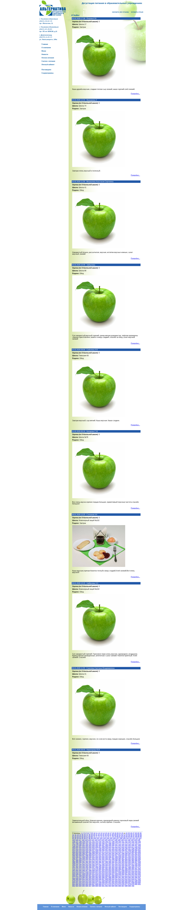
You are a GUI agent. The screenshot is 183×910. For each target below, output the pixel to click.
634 (122, 881)
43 (101, 835)
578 (77, 877)
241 (73, 850)
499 (93, 870)
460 (103, 867)
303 (139, 853)
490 (132, 869)
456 (90, 867)
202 (83, 847)
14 (104, 833)
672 (109, 884)
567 (109, 876)
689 (96, 886)
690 (99, 886)
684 (80, 886)
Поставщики (123, 906)
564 (99, 876)
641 (77, 882)
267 (90, 852)
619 (73, 881)
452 (77, 867)
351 (90, 859)
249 (99, 850)
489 (129, 869)
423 (119, 864)
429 (139, 864)
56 (131, 835)
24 (127, 833)
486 (119, 869)
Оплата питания (82, 906)
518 (86, 872)
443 (116, 865)
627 (99, 881)
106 (114, 838)
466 (122, 867)
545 (106, 874)
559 (83, 876)
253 (113, 850)
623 (86, 881)
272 (106, 852)
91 (73, 838)
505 (113, 870)
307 (83, 855)
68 (89, 836)
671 (106, 884)
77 (110, 836)
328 (83, 857)
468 (129, 867)
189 (109, 845)
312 (99, 855)
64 (80, 836)
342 (129, 857)
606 (99, 879)
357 (109, 859)
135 (138, 840)
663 (80, 884)
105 (111, 838)
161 (86, 843)
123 (99, 840)
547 (113, 874)
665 (86, 884)
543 (99, 874)
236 (126, 848)
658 (132, 882)
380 (116, 860)
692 (106, 886)
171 (119, 843)
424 (122, 864)
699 (129, 886)
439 (103, 865)
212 (116, 847)
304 (73, 855)
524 (106, 872)
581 (86, 877)
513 (139, 870)
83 (124, 836)
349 (83, 859)
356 (106, 859)
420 (109, 864)
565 (103, 876)
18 (113, 833)
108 (120, 838)
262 (73, 852)
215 (126, 847)
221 (77, 848)
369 (80, 860)
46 (108, 835)
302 (136, 853)
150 (119, 842)
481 (103, 869)
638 (136, 881)
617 (135, 879)
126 (109, 840)
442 (113, 865)
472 (73, 869)
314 (106, 855)
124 (102, 840)
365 (136, 859)
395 (96, 862)
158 (77, 843)
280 (132, 852)
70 (94, 836)
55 (129, 835)
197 (136, 845)
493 (73, 870)
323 (135, 855)
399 (109, 862)
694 (113, 886)
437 (96, 865)
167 (106, 843)
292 (103, 853)
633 (119, 881)
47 (110, 835)
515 (77, 872)
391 (83, 862)
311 (96, 855)
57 (134, 835)
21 (120, 833)
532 (132, 872)
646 (93, 882)
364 (132, 859)
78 (113, 836)
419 (106, 864)
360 (119, 859)
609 (109, 879)
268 (93, 852)
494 (77, 870)
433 (83, 865)
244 (83, 850)
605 (96, 879)
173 (126, 843)
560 (86, 876)
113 (136, 838)
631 (113, 881)
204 (90, 847)
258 (129, 850)
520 (93, 872)
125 (106, 840)
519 (90, 872)
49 (115, 835)
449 (136, 865)
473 (77, 869)
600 (80, 879)
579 (80, 877)
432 (80, 865)
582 (90, 877)
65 (82, 836)
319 (122, 855)
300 (129, 853)
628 (103, 881)
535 (73, 874)
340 (122, 857)
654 (119, 882)
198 (139, 845)
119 (86, 840)
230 (106, 848)
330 (90, 857)
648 (99, 882)
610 (113, 879)
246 (90, 850)
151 (122, 842)
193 (122, 845)
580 (83, 877)
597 (139, 877)
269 (96, 852)
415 (93, 864)
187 (103, 845)
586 (103, 877)
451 (73, 867)
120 (89, 840)
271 (103, 852)
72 (99, 836)
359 (116, 859)
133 (132, 840)
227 (96, 848)
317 (116, 855)
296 (116, 853)
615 (129, 879)
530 (126, 872)
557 (77, 876)
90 (141, 836)
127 (112, 840)
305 (77, 855)
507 (119, 870)
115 (73, 840)
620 (77, 881)
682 (73, 886)
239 (136, 848)
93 (78, 838)
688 (93, 886)
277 (122, 852)
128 (115, 840)
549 (119, 874)
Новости (71, 906)
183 (90, 845)
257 (126, 850)
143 (96, 842)
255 (119, 850)
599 (77, 879)
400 (113, 862)
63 (78, 836)
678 (129, 884)
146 (106, 842)
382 (122, 860)
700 (132, 886)
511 (132, 870)
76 (108, 836)
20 (118, 833)
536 (77, 874)
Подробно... (135, 94)
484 (113, 869)
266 (86, 852)
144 (99, 842)
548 (116, 874)
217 (132, 847)
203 (86, 847)
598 (73, 879)
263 (77, 852)
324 (139, 855)
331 (93, 857)
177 (139, 843)
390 (80, 862)
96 (85, 838)
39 (92, 835)
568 (113, 876)
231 (109, 848)
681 (139, 884)
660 (139, 882)
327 (80, 857)
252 (109, 850)
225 (90, 848)
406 (132, 862)
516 (80, 872)
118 (83, 840)
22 (122, 833)
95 (82, 838)
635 (126, 881)
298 (122, 853)
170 (116, 843)
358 (113, 859)
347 (77, 859)
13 (101, 833)
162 (90, 843)
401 (116, 862)
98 (89, 838)
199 (73, 847)
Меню (64, 906)
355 (103, 859)
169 (113, 843)
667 (93, 884)
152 (126, 842)
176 (136, 843)
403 (122, 862)
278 (126, 852)
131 (125, 840)
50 (117, 835)
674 (116, 884)
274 (113, 852)
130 (122, 840)
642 (80, 882)
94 (80, 838)
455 (86, 867)
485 (116, 869)
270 (99, 852)
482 (106, 869)
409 (73, 864)
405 (129, 862)
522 (99, 872)
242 (77, 850)
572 (126, 876)
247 (93, 850)
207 (99, 847)
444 (119, 865)
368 (77, 860)
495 (80, 870)
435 (90, 865)
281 (136, 852)
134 (135, 840)
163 (93, 843)
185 (96, 845)
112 (133, 838)
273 (109, 852)
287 (86, 853)
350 (86, 859)
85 (129, 836)
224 (86, 848)
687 (90, 886)
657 (129, 882)
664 (83, 884)
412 (83, 864)
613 (122, 879)
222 (80, 848)
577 (73, 877)
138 (80, 842)
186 (99, 845)
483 (109, 869)
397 (103, 862)
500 (96, 870)
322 (132, 855)
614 (126, 879)
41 (96, 835)
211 (113, 847)
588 (109, 877)
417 (99, 864)
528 (119, 872)
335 (106, 857)
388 (73, 862)
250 (103, 850)
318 (119, 855)
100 (94, 838)
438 (99, 865)
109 (124, 838)
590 (116, 877)
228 (99, 848)
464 (116, 867)
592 (122, 877)
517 (83, 872)
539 (86, 874)
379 (113, 860)
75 (106, 836)
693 (109, 886)
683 (77, 886)
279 (129, 852)
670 (103, 884)
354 (99, 859)
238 (132, 848)
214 (122, 847)
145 (103, 842)
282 (139, 852)
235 (122, 848)
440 (106, 865)
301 (132, 853)
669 (99, 884)
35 (82, 835)
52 (122, 835)
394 (93, 862)
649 (103, 882)
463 (113, 867)
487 (122, 869)
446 (126, 865)
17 (111, 833)
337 (113, 857)
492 (139, 869)
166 (103, 843)
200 (77, 847)
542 (96, 874)
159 (80, 843)
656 (126, 882)
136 (73, 842)
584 (96, 877)
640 (73, 882)
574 (132, 876)
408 (139, 862)
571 (122, 876)
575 (136, 876)
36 (85, 835)
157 (73, 843)
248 (96, 850)
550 (122, 874)
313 (103, 855)
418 (103, 864)
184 (93, 845)
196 (132, 845)
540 (90, 874)
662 (77, 884)
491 (136, 869)
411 (80, 864)
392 (86, 862)
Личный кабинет (110, 906)
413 (86, 864)
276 (119, 852)
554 (136, 874)
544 (103, 874)
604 (93, 879)
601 (83, 879)
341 (126, 857)
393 (90, 862)
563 (96, 876)
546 (109, 874)
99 (92, 838)
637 (132, 881)
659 (136, 882)
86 (131, 836)
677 (126, 884)
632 (116, 881)
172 (122, 843)
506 (116, 870)
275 (116, 852)
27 (133, 833)
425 (126, 864)
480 (99, 869)
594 (129, 877)
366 (139, 859)
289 (93, 853)
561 (90, 876)
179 (77, 845)
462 (109, 867)
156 (139, 842)
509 (126, 870)
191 (116, 845)
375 (99, 860)
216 (129, 847)
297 (119, 853)
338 (116, 857)
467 (126, 867)
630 (109, 881)
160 (83, 843)
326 (77, 857)
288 (90, 853)
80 (117, 836)
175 (132, 843)
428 (135, 864)
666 (90, 884)
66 (85, 836)
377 (106, 860)
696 (119, 886)
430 (73, 865)
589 (113, 877)
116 (76, 840)
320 (126, 855)
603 (90, 879)
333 (99, 857)
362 (126, 859)
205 (93, 847)
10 (94, 833)
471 (139, 867)
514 (73, 872)
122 (96, 840)
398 (106, 862)
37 (87, 835)
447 (129, 865)
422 (116, 864)
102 (101, 838)
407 (136, 862)
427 (132, 864)
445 (122, 865)
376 (103, 860)
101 (97, 838)
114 (140, 838)
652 (113, 882)
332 (96, 857)
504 (109, 870)
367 (73, 860)
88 (136, 836)
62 (75, 836)
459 (99, 867)
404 (126, 862)
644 (86, 882)
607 (103, 879)
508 (122, 870)
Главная (46, 906)
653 (116, 882)
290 (96, 853)
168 (109, 843)
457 (93, 867)
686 (86, 886)
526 (113, 872)
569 (116, 876)
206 (96, 847)
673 (113, 884)
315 (109, 855)
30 (140, 833)
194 (126, 845)
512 (135, 870)
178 (73, 845)
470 (136, 867)
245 (86, 850)
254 (116, 850)
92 (75, 838)
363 (129, 859)
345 (139, 857)
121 (92, 840)
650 (106, 882)
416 (96, 864)
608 (106, 879)
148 (113, 842)
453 (80, 867)
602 (86, 879)
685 (83, 886)
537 (80, 874)
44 (103, 835)
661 (73, 884)
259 (132, 850)
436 (93, 865)
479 (96, 869)
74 (103, 836)
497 (86, 870)
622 (83, 881)
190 (113, 845)
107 (117, 838)
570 (119, 876)
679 (132, 884)
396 (99, 862)
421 (113, 864)
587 (106, 877)
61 (73, 836)
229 (103, 848)
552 (129, 874)
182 (86, 845)
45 (106, 835)
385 (132, 860)
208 (103, 847)
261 (139, 850)
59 (138, 835)
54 (127, 835)
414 (90, 864)
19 (115, 833)
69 (92, 836)
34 (80, 835)
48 (113, 835)
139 (83, 842)
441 (109, 865)
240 (139, 848)
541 (93, 874)
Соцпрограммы (134, 906)
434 (86, 865)
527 (116, 872)
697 (122, 886)
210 (109, 847)
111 (130, 838)
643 (83, 882)
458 (96, 867)
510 (129, 870)
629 (106, 881)
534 (139, 872)
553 (132, 874)
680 (136, 884)
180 (80, 845)
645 (90, 882)
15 (106, 833)
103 (104, 838)
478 (93, 869)
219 (139, 847)
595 (132, 877)
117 (80, 840)
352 (93, 859)
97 (87, 838)
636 (129, 881)
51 (120, 835)
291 (99, 853)
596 (136, 877)
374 (96, 860)
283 (73, 853)
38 (89, 835)
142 (93, 842)
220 (73, 848)
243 (80, 850)
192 (119, 845)
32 (75, 835)
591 (119, 877)
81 (120, 836)
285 (80, 853)
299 (126, 853)
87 (134, 836)
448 (132, 865)
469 (132, 867)
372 (90, 860)
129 (119, 840)
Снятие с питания (96, 906)
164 (96, 843)
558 (80, 876)
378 (109, 860)
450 (139, 865)
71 (96, 836)
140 (86, 842)
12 (99, 833)
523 (103, 872)
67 (87, 836)
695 (116, 886)
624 (90, 881)
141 (90, 842)
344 (136, 857)
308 (86, 855)
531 (129, 872)
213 (119, 847)
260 (136, 850)
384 (129, 860)
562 (93, 876)
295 (113, 853)
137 (77, 842)
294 (109, 853)
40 (94, 835)
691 (103, 886)
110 (127, 838)
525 (109, 872)
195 (129, 845)
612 (119, 879)
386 (136, 860)
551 (126, 874)
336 (109, 857)
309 (90, 855)
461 (106, 867)
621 (80, 881)
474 (80, 869)
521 (96, 872)
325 (73, 857)
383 (126, 860)
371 (86, 860)
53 (124, 835)
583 (93, 877)
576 (139, 876)
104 (107, 838)
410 (77, 864)
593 (126, 877)
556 (73, 876)
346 (73, 859)
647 (96, 882)
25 (129, 833)
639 (139, 881)
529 (122, 872)
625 (93, 881)
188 (106, 845)
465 (119, 867)
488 (126, 869)
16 (108, 833)
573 (129, 876)
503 (106, 870)
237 (129, 848)
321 (129, 855)
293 (106, 853)
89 (138, 836)
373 (93, 860)
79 (115, 836)
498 (90, 870)
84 (127, 836)
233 (116, 848)
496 (83, 870)
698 (126, 886)
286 (83, 853)
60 (141, 835)
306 (80, 855)
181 (83, 845)
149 (116, 842)
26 (131, 833)
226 (93, 848)
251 (106, 850)
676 (122, 884)
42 (99, 835)
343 (132, 857)
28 (136, 833)
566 (106, 876)
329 (86, 857)
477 (90, 869)
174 (129, 843)
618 (139, 879)
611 (116, 879)
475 (83, 869)
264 (80, 852)
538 (83, 874)
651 (109, 882)
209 (106, 847)
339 (119, 857)
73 (101, 836)
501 (99, 870)
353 (96, 859)
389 (77, 862)
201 (80, 847)
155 (136, 842)
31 (73, 835)
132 (129, 840)
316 (113, 855)
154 (132, 842)
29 (138, 833)
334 (103, 857)
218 (135, 847)
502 (103, 870)
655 (122, 882)
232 (113, 848)
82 (122, 836)
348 (80, 859)
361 (122, 859)
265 (83, 852)
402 (119, 862)
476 (86, 869)
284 (77, 853)
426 (129, 864)
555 (139, 874)
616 (132, 879)
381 (119, 860)
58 (136, 835)
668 (96, 884)
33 (78, 835)
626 (96, 881)
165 (99, 843)
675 (119, 884)
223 (83, 848)
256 (122, 850)
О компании (55, 906)
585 (99, 877)
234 (119, 848)
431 (77, 865)
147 (109, 842)
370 (83, 860)
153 (129, 842)
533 (136, 872)
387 (139, 860)
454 (83, 867)
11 (97, 833)
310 (93, 855)
